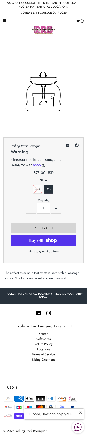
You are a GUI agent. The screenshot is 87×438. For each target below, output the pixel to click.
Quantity (43, 200)
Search (43, 333)
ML (49, 189)
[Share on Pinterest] (77, 145)
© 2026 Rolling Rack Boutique (24, 431)
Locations (43, 349)
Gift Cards (43, 338)
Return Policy (43, 344)
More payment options (43, 251)
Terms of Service (43, 354)
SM (37, 189)
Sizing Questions (43, 359)
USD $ (12, 387)
